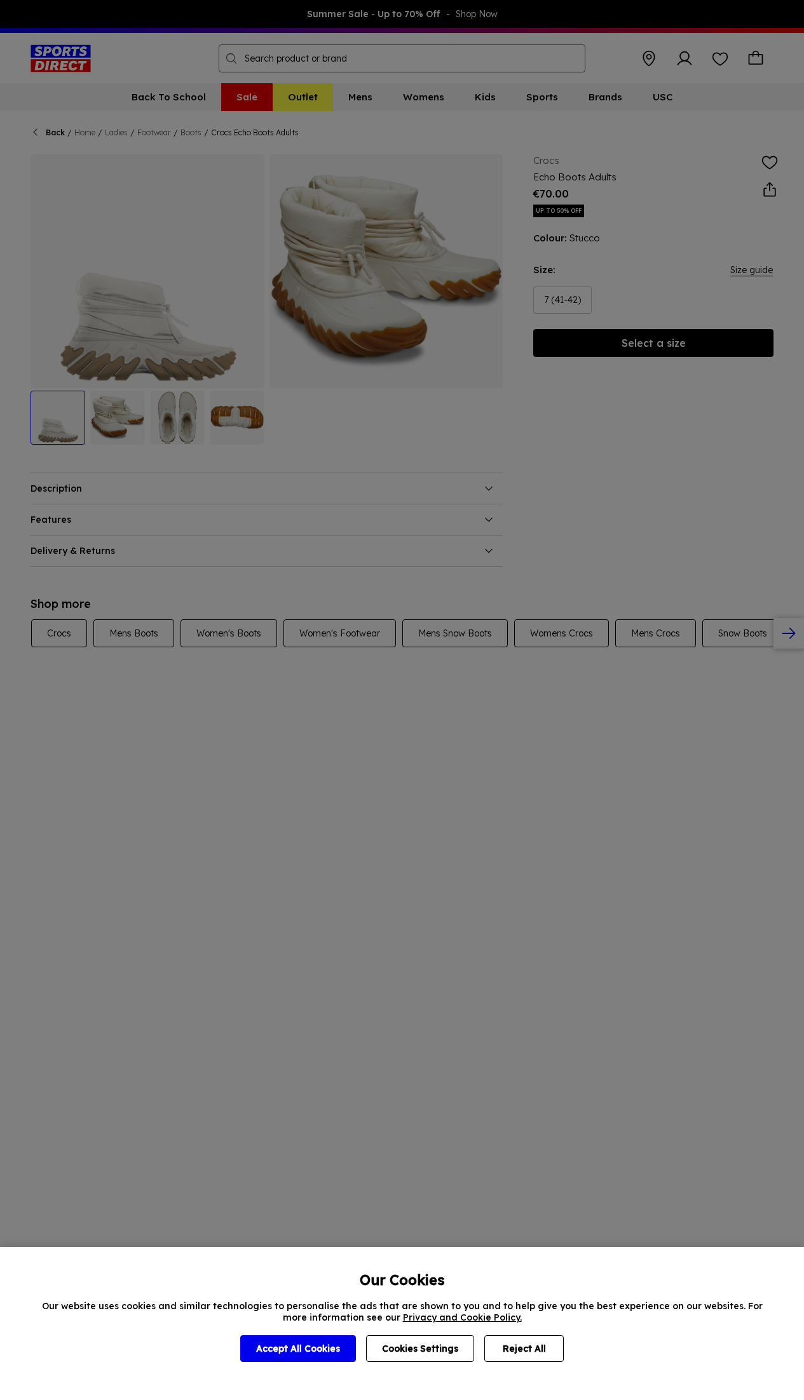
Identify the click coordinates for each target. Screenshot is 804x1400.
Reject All (524, 1348)
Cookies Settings (420, 1348)
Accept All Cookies (298, 1348)
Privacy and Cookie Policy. (462, 1317)
